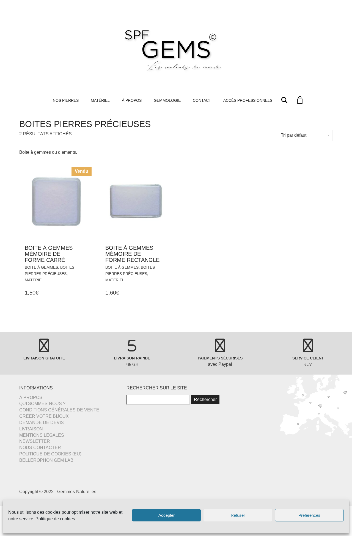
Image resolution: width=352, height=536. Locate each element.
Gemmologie (167, 100)
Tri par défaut (293, 135)
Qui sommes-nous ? (42, 403)
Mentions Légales (41, 435)
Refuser (238, 515)
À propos (132, 100)
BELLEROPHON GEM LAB (46, 460)
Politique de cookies (55, 518)
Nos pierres (66, 100)
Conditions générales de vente (59, 410)
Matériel (100, 100)
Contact (202, 100)
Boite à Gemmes (41, 267)
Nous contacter (40, 447)
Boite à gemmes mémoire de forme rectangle (132, 254)
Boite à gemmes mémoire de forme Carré (49, 254)
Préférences (309, 515)
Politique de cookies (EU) (50, 454)
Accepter (166, 515)
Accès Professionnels (247, 100)
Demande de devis (41, 422)
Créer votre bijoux (44, 416)
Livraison (31, 429)
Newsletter (34, 441)
